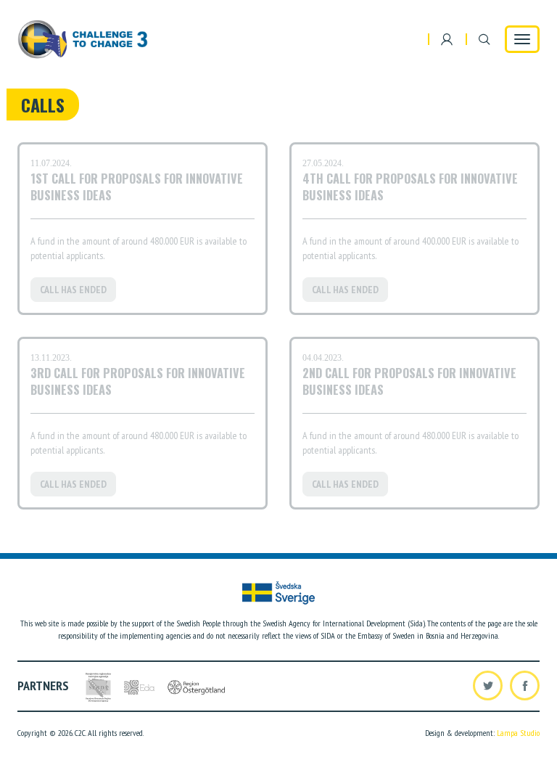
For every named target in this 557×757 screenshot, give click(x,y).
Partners (43, 685)
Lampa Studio (518, 732)
